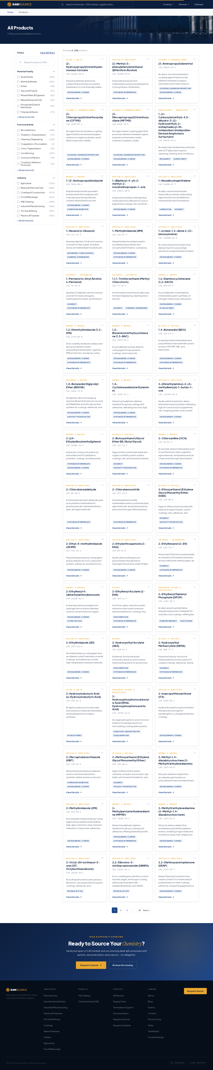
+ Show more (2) (25, 220)
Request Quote (195, 991)
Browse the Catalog (123, 965)
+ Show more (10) (25, 117)
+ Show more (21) (25, 170)
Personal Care (50, 995)
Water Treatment (52, 1031)
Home (10, 12)
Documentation (121, 1013)
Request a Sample (122, 1025)
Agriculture (49, 1043)
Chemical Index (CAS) (88, 1001)
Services (183, 4)
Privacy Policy (154, 1019)
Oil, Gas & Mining (52, 1019)
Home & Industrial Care (54, 1001)
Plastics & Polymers (53, 1013)
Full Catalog (84, 995)
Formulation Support (123, 1007)
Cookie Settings (156, 1037)
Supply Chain (119, 1001)
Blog (150, 1001)
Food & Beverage (52, 1049)
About (151, 995)
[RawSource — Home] (19, 4)
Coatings (48, 1025)
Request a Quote (89, 965)
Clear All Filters (47, 52)
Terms (151, 1025)
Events (151, 1007)
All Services (118, 995)
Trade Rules (153, 1031)
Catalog (167, 4)
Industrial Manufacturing (56, 1007)
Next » (146, 910)
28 (139, 910)
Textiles (47, 1037)
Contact (198, 4)
